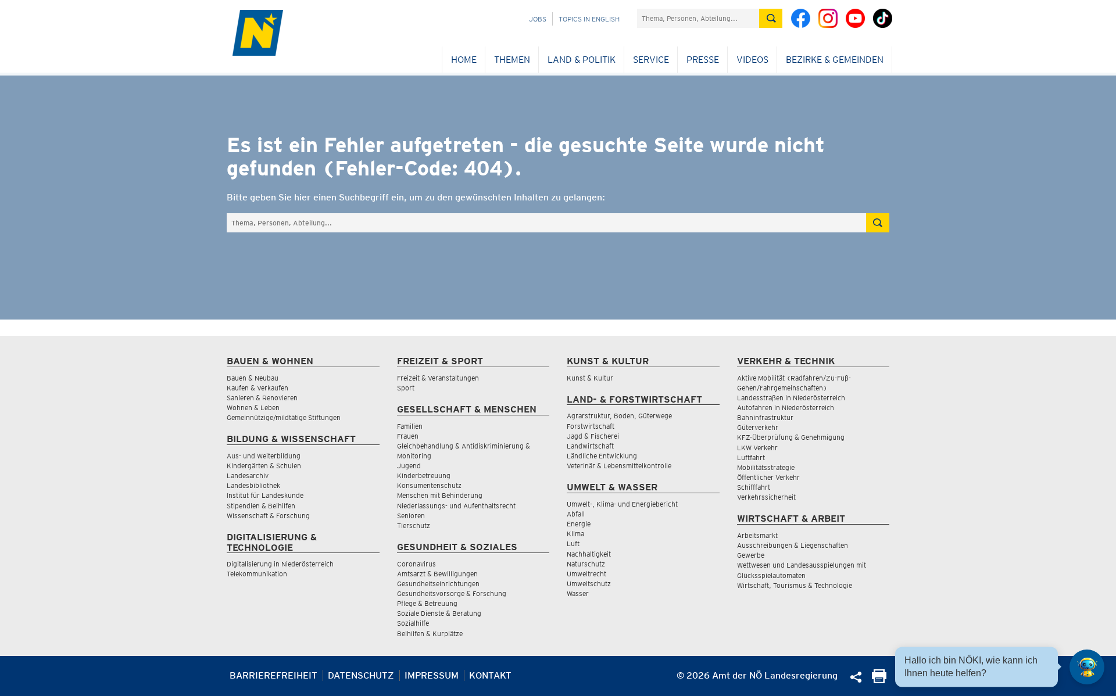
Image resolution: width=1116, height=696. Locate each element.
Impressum (432, 675)
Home (464, 59)
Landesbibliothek (253, 485)
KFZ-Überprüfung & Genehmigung (791, 437)
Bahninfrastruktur (765, 417)
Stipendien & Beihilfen (261, 505)
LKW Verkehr (757, 447)
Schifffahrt (753, 487)
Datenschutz (361, 675)
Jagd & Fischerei (593, 436)
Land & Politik (582, 59)
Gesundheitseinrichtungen (438, 583)
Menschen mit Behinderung (439, 495)
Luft (573, 543)
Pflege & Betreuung (427, 603)
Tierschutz (413, 525)
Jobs (537, 19)
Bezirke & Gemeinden (835, 59)
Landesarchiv (248, 475)
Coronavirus (416, 563)
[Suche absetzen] (770, 18)
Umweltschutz (589, 583)
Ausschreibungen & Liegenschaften (792, 545)
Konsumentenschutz (429, 485)
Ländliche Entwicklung (602, 455)
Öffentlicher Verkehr (768, 477)
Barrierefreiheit (273, 675)
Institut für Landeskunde (265, 495)
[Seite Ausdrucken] (879, 680)
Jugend (409, 465)
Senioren (411, 515)
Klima (575, 533)
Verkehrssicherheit (766, 497)
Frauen (408, 436)
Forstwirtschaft (590, 426)
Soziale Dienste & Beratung (439, 613)
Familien (410, 426)
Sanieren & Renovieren (262, 397)
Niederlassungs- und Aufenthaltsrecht (456, 505)
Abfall (576, 514)
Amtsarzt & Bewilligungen (437, 573)
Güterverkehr (757, 427)
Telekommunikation (257, 573)
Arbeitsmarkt (757, 535)
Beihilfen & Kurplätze (430, 633)
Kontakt (490, 675)
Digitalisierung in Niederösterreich (280, 563)
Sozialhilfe (413, 623)
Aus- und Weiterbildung (264, 455)
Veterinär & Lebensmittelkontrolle (619, 465)
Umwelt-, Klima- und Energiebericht (622, 504)
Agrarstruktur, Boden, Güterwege (619, 415)
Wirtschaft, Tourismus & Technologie (794, 585)
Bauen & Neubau (252, 378)
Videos (752, 59)
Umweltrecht (586, 573)
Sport (405, 387)
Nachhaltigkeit (589, 554)
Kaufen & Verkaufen (257, 387)
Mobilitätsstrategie (766, 467)
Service (651, 59)
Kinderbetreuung (423, 475)
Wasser (578, 593)
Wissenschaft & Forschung (268, 515)
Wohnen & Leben (253, 407)
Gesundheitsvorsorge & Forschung (451, 593)
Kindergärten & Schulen (264, 465)
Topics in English (589, 19)
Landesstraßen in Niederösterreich (791, 397)
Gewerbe (750, 555)
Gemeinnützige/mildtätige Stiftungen (284, 417)
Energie (579, 523)
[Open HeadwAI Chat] (1087, 667)
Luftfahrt (751, 457)
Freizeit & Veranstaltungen (438, 378)
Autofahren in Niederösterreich (785, 407)
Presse (702, 59)
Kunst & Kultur (590, 378)
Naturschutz (586, 563)
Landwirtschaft (590, 446)
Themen (512, 59)
